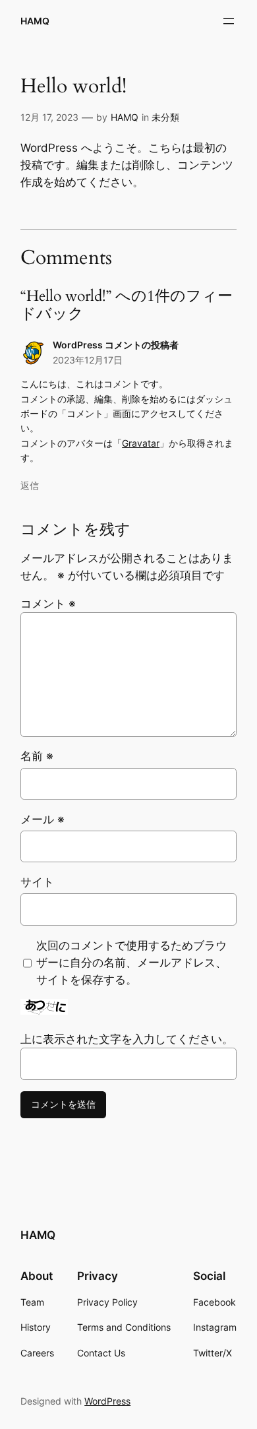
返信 (29, 485)
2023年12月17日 (88, 359)
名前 (36, 756)
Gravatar (140, 443)
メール (42, 819)
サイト (37, 882)
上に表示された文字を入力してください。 (126, 1039)
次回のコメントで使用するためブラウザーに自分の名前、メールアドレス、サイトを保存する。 (131, 962)
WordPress (107, 1401)
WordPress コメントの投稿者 (116, 344)
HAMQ (34, 20)
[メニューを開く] (229, 21)
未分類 (165, 117)
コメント (48, 603)
